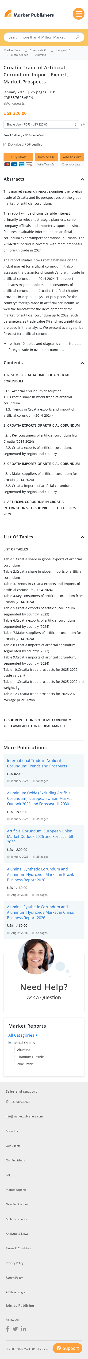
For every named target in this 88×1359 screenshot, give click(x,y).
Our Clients (13, 1146)
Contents (13, 362)
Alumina (23, 1049)
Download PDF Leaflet (25, 144)
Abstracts (14, 179)
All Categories (21, 1035)
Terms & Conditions (19, 1248)
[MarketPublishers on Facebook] (7, 1330)
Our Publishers (15, 1160)
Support (70, 1348)
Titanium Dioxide (30, 1057)
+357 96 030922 (19, 1102)
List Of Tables (18, 537)
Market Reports (16, 1190)
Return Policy (14, 1278)
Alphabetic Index (16, 1219)
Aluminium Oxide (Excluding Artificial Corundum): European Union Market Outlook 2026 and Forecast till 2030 (39, 798)
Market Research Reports (13, 50)
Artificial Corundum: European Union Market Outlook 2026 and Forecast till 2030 (40, 836)
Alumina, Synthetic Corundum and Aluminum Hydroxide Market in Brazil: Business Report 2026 (40, 874)
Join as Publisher (20, 1305)
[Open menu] (78, 14)
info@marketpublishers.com (24, 1116)
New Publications (17, 1204)
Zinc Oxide (25, 1064)
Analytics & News (17, 1234)
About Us (12, 1131)
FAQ (8, 1175)
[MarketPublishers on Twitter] (15, 1330)
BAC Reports (14, 103)
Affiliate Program (17, 1292)
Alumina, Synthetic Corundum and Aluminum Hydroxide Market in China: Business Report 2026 (40, 912)
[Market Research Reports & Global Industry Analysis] (29, 13)
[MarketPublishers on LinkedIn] (23, 1330)
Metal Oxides (24, 1042)
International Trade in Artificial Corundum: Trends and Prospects (37, 763)
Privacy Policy (14, 1263)
